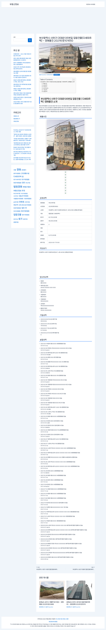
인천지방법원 (17, 208)
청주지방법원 (25, 215)
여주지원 (27, 202)
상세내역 (45, 85)
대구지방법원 (25, 179)
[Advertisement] (53, 18)
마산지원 (28, 182)
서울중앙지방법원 (18, 198)
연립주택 (15, 205)
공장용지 (24, 170)
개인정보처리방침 (53, 621)
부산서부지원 (16, 193)
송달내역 (45, 91)
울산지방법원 (27, 205)
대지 (23, 183)
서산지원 (15, 196)
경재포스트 (16, 116)
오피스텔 (21, 205)
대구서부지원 (17, 179)
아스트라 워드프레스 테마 (62, 619)
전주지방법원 (16, 211)
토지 (20, 219)
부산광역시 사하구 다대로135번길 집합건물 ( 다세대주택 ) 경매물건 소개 (57, 81)
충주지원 (15, 219)
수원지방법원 (27, 198)
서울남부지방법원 (23, 196)
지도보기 (45, 86)
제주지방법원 (25, 211)
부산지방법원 (24, 193)
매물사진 (45, 83)
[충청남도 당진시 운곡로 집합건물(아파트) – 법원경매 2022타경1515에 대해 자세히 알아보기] (79, 590)
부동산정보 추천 (19, 191)
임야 (23, 208)
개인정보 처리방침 (90, 4)
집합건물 (17, 214)
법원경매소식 (16, 118)
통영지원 (25, 219)
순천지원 (15, 202)
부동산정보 (14, 4)
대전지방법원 (17, 183)
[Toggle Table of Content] (72, 80)
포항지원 (15, 222)
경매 (19, 169)
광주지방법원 (16, 173)
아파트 (21, 202)
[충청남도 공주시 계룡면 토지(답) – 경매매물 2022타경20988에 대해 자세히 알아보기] (52, 590)
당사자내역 (46, 88)
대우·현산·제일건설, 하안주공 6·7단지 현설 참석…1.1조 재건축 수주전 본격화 (22, 153)
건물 (14, 170)
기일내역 (45, 89)
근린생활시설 (25, 173)
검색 (14, 37)
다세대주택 (17, 176)
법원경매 (17, 186)
